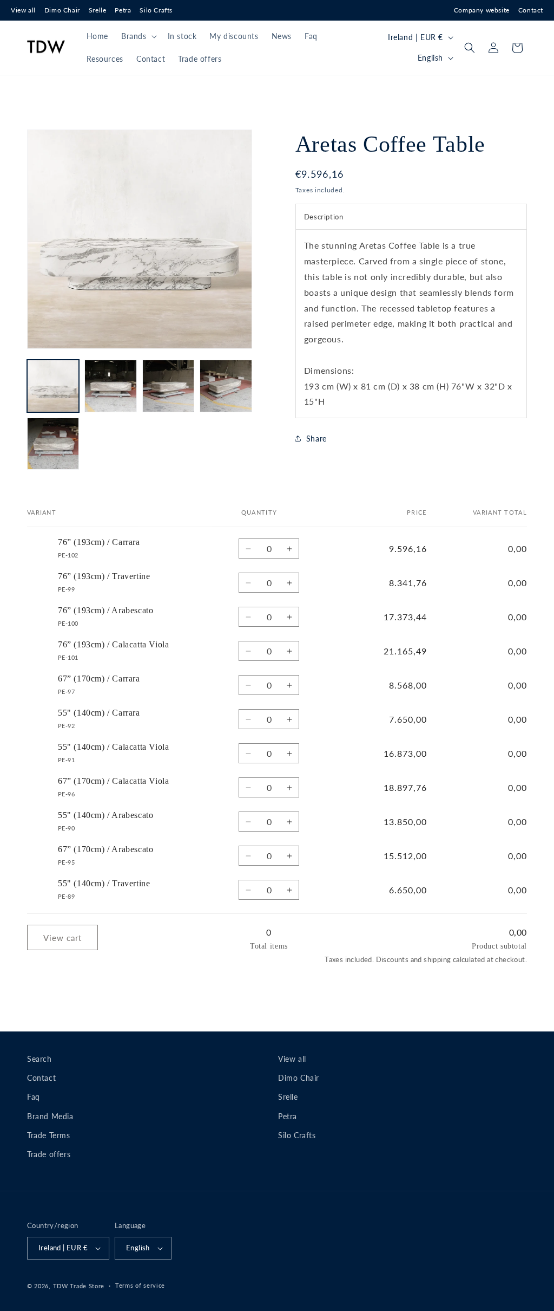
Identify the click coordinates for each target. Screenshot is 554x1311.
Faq (33, 1096)
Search (39, 1058)
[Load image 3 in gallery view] (168, 386)
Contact (530, 10)
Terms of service (140, 1285)
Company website (482, 10)
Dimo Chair (62, 10)
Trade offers (48, 1154)
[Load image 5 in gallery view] (53, 444)
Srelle (98, 10)
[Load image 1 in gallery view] (53, 386)
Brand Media (50, 1116)
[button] (138, 36)
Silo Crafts (156, 10)
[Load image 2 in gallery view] (110, 386)
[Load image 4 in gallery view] (226, 386)
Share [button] (316, 438)
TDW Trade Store (79, 1285)
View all (23, 10)
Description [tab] (324, 216)
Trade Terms (48, 1135)
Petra (123, 10)
